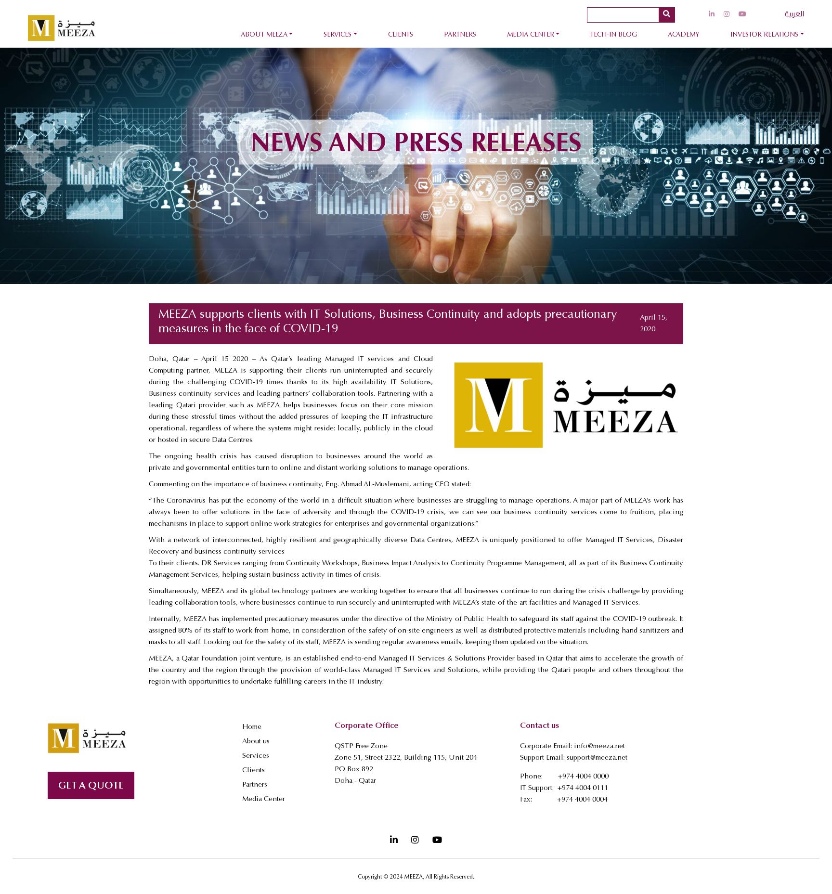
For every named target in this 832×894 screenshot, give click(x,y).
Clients (400, 35)
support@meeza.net (597, 758)
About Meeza (264, 35)
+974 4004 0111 (583, 788)
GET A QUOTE (91, 786)
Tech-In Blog (613, 35)
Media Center (530, 35)
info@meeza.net (599, 746)
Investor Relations (764, 35)
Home (251, 727)
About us (256, 741)
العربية (794, 14)
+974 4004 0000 (583, 776)
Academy (684, 35)
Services (337, 35)
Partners (460, 35)
